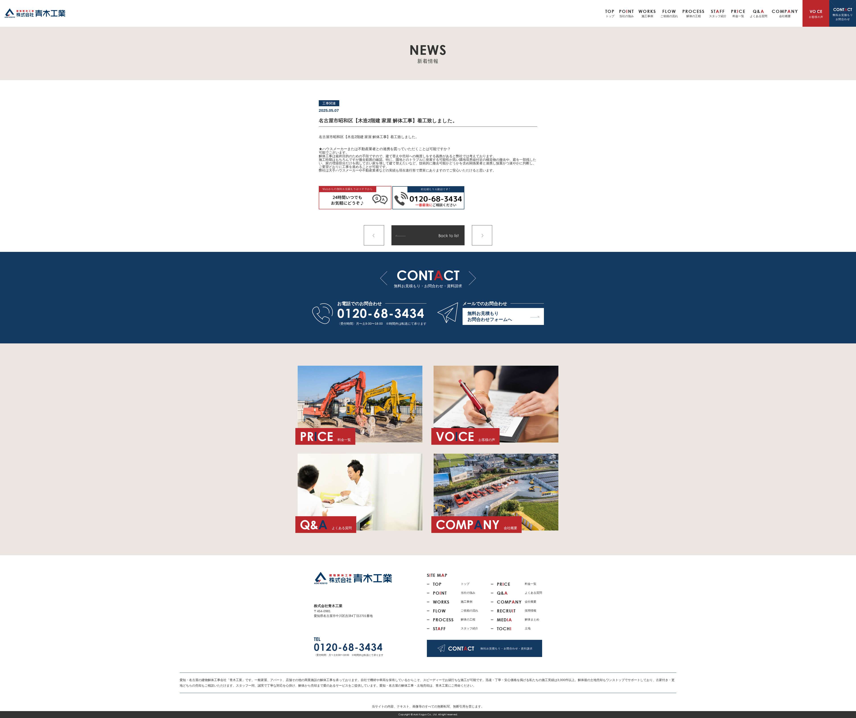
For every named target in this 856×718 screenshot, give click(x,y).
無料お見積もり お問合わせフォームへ (489, 316)
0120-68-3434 (381, 313)
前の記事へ (374, 235)
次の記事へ (482, 235)
